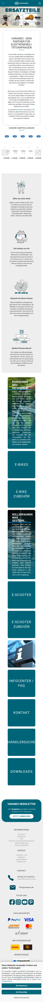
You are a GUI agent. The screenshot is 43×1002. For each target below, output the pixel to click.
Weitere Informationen (21, 998)
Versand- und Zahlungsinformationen (21, 841)
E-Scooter (21, 595)
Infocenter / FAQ (21, 683)
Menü (3, 3)
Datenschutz (21, 836)
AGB (21, 839)
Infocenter (19, 110)
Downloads (21, 771)
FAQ (33, 110)
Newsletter (21, 857)
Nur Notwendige (21, 992)
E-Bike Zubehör (21, 494)
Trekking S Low (24, 151)
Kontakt (21, 713)
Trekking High (16, 151)
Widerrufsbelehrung (21, 843)
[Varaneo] (21, 3)
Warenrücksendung (21, 845)
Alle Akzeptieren (21, 986)
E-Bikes (21, 464)
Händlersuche (21, 742)
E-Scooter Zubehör (21, 624)
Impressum (21, 834)
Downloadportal (21, 859)
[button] (5, 152)
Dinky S (31, 151)
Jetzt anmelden (21, 816)
